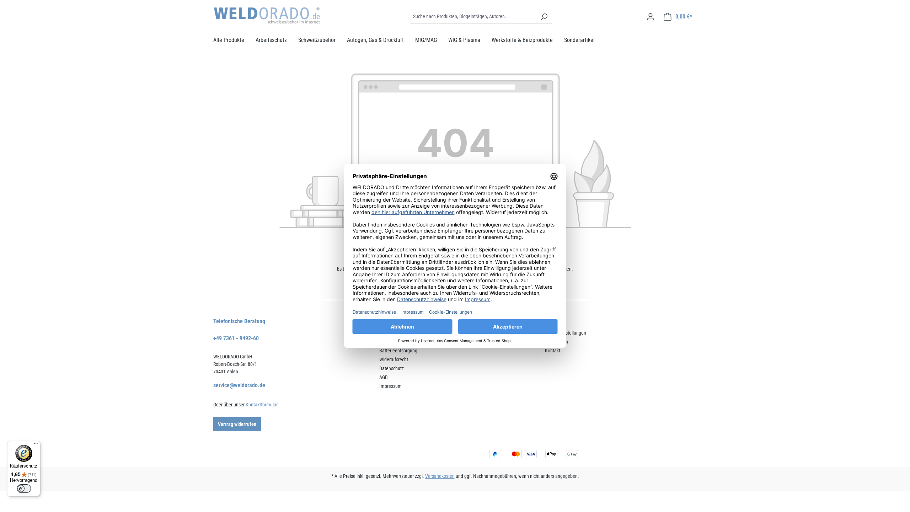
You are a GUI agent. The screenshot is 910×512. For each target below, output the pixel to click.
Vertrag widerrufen (237, 424)
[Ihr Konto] (650, 17)
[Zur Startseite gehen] (266, 15)
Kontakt (552, 350)
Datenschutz (391, 368)
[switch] (24, 488)
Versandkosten (440, 476)
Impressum (390, 386)
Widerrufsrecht (393, 359)
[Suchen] (544, 17)
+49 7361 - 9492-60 (236, 338)
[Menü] (36, 445)
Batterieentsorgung (398, 350)
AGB (383, 377)
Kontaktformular (261, 404)
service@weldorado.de (239, 385)
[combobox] (473, 17)
